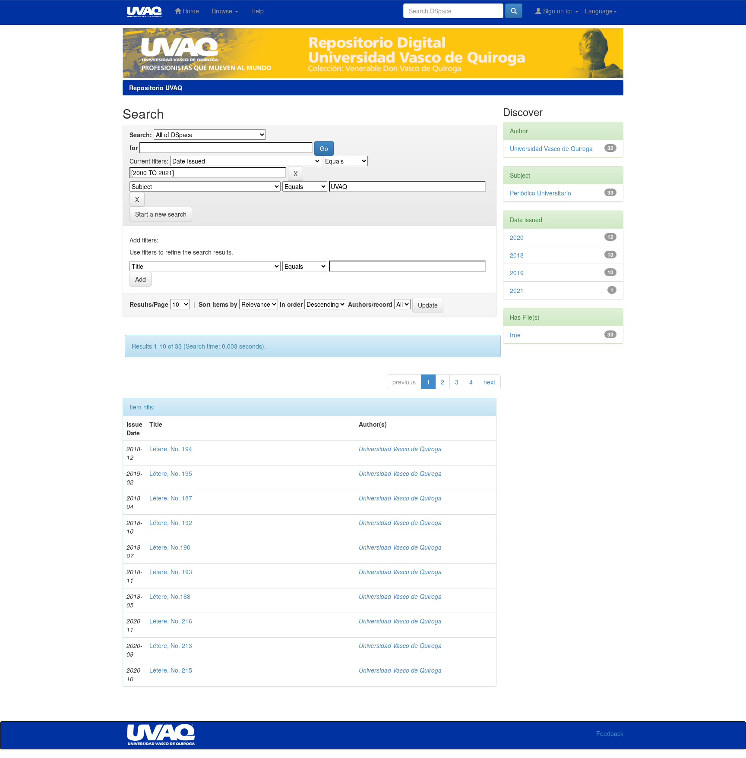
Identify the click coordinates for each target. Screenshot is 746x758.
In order (291, 304)
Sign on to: (557, 10)
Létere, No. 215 (170, 670)
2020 (517, 237)
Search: (141, 134)
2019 (517, 272)
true (515, 334)
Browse (223, 10)
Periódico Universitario (540, 193)
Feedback (609, 733)
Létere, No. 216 (170, 620)
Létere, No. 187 (170, 498)
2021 (517, 290)
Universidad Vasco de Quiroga (400, 448)
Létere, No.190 (169, 547)
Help (257, 10)
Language (599, 10)
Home (190, 10)
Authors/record (370, 304)
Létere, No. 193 (170, 571)
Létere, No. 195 (170, 473)
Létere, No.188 (169, 596)
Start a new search (160, 214)
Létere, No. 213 (170, 645)
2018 (517, 255)
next (489, 381)
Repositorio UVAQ (155, 87)
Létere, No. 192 (170, 522)
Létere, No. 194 (170, 448)
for (134, 147)
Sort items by (218, 304)
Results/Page (149, 304)
